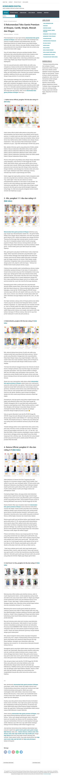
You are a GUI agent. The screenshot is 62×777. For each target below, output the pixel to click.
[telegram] (21, 752)
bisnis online (46, 45)
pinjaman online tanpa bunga (50, 56)
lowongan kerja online (49, 54)
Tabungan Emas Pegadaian (49, 40)
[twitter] (9, 752)
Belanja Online (14, 12)
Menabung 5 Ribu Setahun (49, 36)
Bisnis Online (23, 12)
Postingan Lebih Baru (8, 762)
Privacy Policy (17, 2)
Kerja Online (32, 12)
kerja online (46, 47)
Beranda (6, 12)
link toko (7, 101)
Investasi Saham (47, 28)
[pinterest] (13, 752)
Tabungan (39, 12)
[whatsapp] (17, 752)
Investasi (46, 12)
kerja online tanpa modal (49, 52)
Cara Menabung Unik (48, 23)
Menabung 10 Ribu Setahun (49, 34)
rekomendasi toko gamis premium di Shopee (26, 684)
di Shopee (26, 232)
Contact (11, 2)
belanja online (47, 43)
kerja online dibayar (48, 50)
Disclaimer (25, 2)
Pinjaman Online (47, 38)
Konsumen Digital (12, 6)
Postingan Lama (36, 762)
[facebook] (5, 752)
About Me (5, 2)
